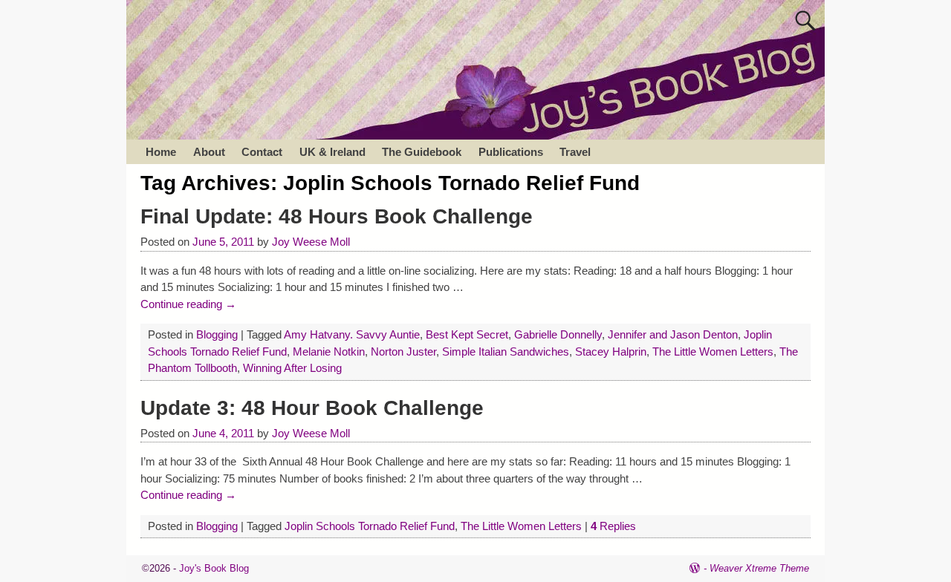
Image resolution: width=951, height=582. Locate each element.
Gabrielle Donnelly (558, 334)
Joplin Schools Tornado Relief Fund (370, 526)
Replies (613, 526)
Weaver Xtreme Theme (759, 568)
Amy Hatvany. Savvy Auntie (352, 334)
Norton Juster (403, 351)
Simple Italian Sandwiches (505, 351)
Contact (261, 152)
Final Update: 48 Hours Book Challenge (336, 216)
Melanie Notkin (329, 351)
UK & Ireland (332, 152)
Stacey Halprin (610, 351)
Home (161, 152)
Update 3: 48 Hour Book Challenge (312, 407)
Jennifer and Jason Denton (673, 334)
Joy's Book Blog (214, 568)
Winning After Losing (292, 368)
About (209, 152)
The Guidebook (421, 152)
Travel (575, 152)
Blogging (217, 334)
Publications (510, 152)
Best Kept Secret (467, 334)
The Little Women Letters (712, 351)
